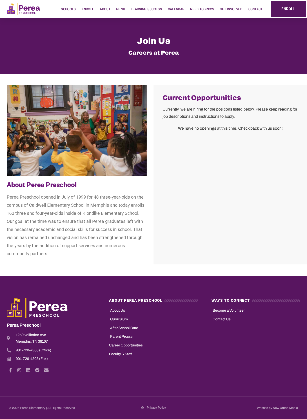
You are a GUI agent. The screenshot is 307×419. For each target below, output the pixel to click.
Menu (120, 9)
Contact (255, 9)
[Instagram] (19, 370)
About (105, 9)
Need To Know (202, 9)
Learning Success (146, 9)
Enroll (88, 9)
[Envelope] (46, 370)
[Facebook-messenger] (37, 370)
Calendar (176, 9)
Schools (68, 9)
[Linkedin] (28, 370)
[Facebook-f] (10, 370)
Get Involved (231, 9)
